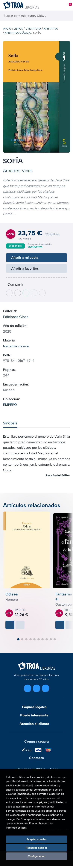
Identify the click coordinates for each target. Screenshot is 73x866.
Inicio (7, 28)
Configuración (36, 856)
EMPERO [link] (10, 405)
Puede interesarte (34, 715)
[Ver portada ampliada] (36, 97)
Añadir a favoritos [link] (25, 268)
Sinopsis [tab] (10, 423)
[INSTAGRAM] (27, 688)
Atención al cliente (34, 724)
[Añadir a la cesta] (9, 625)
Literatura (33, 28)
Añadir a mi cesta (24, 257)
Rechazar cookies (36, 847)
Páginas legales (34, 707)
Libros (18, 28)
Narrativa (51, 28)
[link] (20, 625)
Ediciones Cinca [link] (15, 317)
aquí (23, 827)
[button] (18, 639)
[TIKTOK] (45, 688)
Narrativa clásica (18, 32)
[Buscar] (67, 16)
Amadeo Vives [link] (18, 170)
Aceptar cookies (36, 839)
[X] (36, 688)
